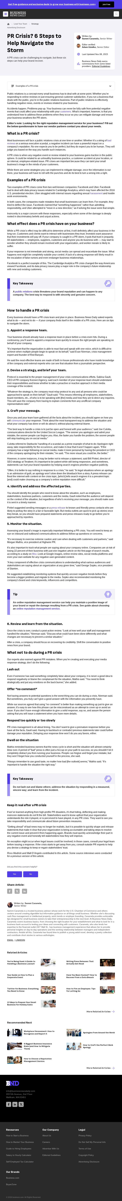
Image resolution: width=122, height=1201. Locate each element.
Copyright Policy (86, 1155)
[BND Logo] (18, 1084)
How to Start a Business (17, 1135)
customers (65, 111)
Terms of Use (85, 1148)
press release (58, 507)
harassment (96, 193)
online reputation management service (38, 608)
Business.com (12, 1178)
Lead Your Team (20, 24)
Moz (34, 554)
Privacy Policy (85, 1135)
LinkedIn (20, 940)
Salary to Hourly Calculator (18, 1155)
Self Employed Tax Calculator (20, 1161)
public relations (24, 291)
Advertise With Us (50, 1148)
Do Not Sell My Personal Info (92, 1142)
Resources (12, 1129)
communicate (18, 420)
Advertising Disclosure (89, 1161)
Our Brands (12, 1172)
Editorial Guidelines (101, 66)
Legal (82, 1129)
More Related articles (99, 1011)
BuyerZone (11, 1184)
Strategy (35, 24)
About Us (46, 1135)
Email (10, 940)
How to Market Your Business (20, 1142)
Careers (46, 1142)
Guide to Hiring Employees (18, 1148)
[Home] (20, 14)
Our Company (50, 1129)
